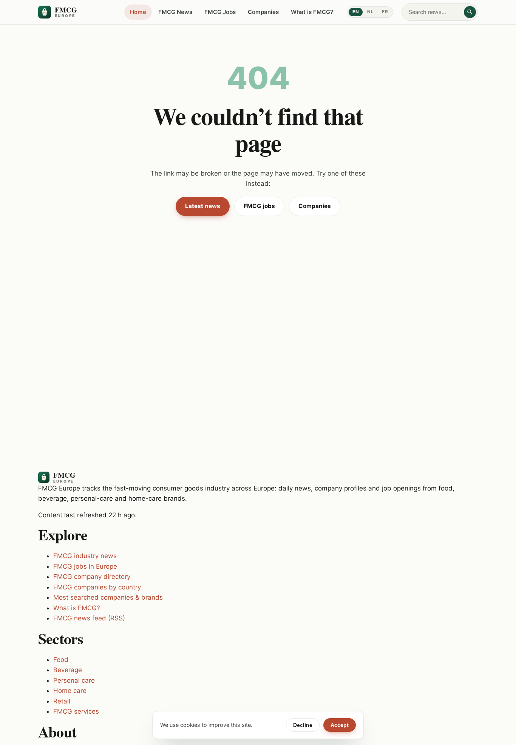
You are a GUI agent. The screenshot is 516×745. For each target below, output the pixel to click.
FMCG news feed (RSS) (89, 618)
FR (385, 11)
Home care (70, 690)
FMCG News (175, 11)
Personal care (74, 680)
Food (60, 659)
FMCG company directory (91, 576)
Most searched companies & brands (108, 597)
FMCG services (76, 711)
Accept (340, 725)
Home (138, 11)
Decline (302, 725)
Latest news (202, 206)
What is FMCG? (312, 11)
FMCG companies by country (97, 587)
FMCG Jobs (220, 11)
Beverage (67, 670)
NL (370, 11)
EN (355, 11)
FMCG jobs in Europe (85, 566)
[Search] (470, 12)
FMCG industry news (85, 556)
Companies (263, 11)
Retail (61, 701)
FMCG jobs (259, 206)
